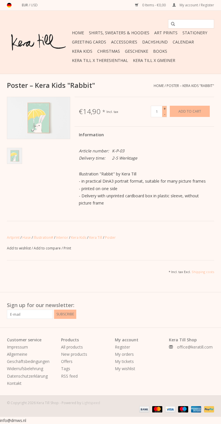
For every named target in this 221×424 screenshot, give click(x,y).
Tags (65, 368)
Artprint (13, 237)
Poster (110, 237)
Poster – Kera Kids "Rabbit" (190, 85)
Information (91, 134)
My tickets (124, 361)
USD (34, 5)
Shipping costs (203, 272)
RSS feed (69, 376)
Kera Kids (82, 51)
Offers (67, 361)
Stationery (194, 32)
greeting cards (89, 42)
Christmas (108, 51)
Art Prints (166, 32)
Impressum (17, 347)
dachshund (155, 42)
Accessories (124, 42)
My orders (124, 354)
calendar (183, 42)
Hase (26, 237)
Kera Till (95, 237)
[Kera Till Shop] (38, 42)
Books (160, 51)
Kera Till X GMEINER (154, 60)
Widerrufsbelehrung (25, 368)
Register (122, 347)
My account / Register (196, 5)
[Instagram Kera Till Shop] (209, 305)
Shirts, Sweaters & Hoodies (119, 32)
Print (67, 248)
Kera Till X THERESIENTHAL (100, 60)
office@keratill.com (195, 347)
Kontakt (14, 383)
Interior (62, 237)
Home (78, 32)
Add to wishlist (19, 248)
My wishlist (125, 368)
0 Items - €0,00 (154, 5)
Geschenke (136, 51)
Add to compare (48, 248)
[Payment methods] (143, 408)
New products (74, 354)
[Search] (171, 24)
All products (72, 347)
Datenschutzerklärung (27, 376)
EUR (25, 5)
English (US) (16, 5)
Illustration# (43, 237)
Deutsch (9, 5)
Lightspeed (91, 402)
